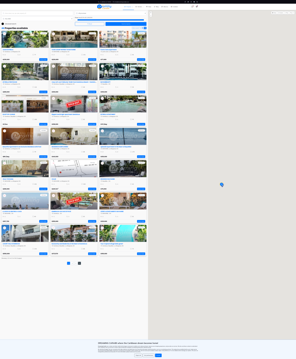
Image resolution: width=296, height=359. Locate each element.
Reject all (138, 355)
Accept (158, 355)
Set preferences (148, 355)
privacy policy (137, 351)
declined (116, 350)
